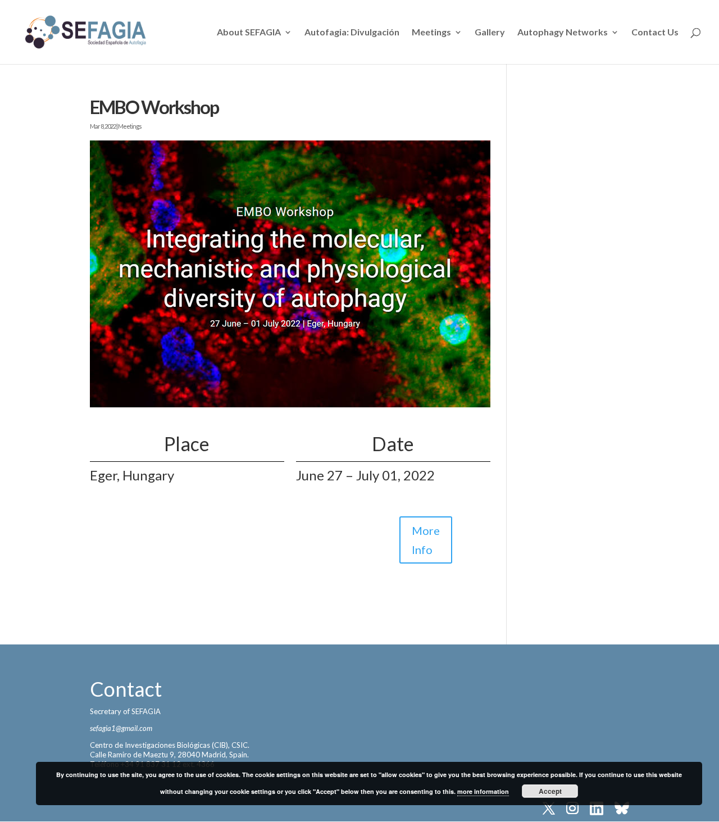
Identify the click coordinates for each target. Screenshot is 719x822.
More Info (426, 540)
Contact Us (655, 32)
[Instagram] (572, 809)
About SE (249, 32)
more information (483, 791)
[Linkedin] (596, 809)
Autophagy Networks (562, 32)
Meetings (431, 32)
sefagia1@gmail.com (121, 728)
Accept (550, 791)
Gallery (490, 32)
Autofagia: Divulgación (351, 32)
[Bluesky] (622, 809)
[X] (549, 809)
